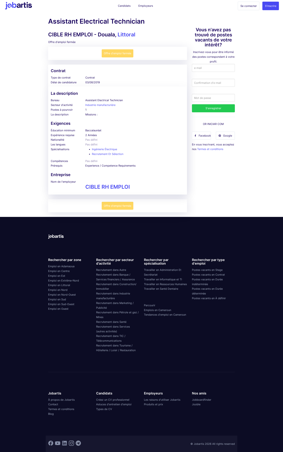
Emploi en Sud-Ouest (61, 304)
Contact (53, 404)
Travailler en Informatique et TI (163, 279)
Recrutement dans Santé (111, 321)
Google (227, 135)
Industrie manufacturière (100, 105)
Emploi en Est (56, 275)
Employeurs (145, 5)
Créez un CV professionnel (112, 399)
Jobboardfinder (201, 399)
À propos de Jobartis (61, 399)
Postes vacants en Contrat (208, 274)
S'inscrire (270, 6)
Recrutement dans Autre (111, 269)
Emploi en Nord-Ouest (62, 294)
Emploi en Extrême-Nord (63, 280)
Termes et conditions (210, 149)
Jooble (196, 404)
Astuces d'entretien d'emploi (114, 404)
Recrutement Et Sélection (107, 154)
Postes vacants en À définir (209, 298)
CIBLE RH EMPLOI (107, 187)
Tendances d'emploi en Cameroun (165, 314)
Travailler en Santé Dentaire (161, 288)
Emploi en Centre (59, 271)
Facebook (205, 135)
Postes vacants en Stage (207, 269)
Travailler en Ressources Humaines (165, 284)
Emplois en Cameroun (157, 310)
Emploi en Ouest (58, 308)
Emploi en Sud (57, 299)
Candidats (124, 5)
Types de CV (104, 409)
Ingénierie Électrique (104, 149)
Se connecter (248, 6)
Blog (51, 413)
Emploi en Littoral (59, 285)
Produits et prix (153, 404)
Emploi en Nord (57, 289)
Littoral (126, 34)
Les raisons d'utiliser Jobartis (162, 399)
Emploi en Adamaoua (61, 266)
